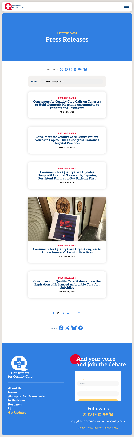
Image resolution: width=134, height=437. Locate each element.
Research (15, 404)
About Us (14, 388)
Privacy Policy (111, 427)
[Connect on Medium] (80, 69)
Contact (82, 427)
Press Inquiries (95, 427)
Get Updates (17, 412)
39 (79, 313)
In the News (16, 400)
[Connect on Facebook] (66, 69)
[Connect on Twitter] (61, 69)
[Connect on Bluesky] (85, 69)
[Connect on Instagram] (70, 69)
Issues (12, 392)
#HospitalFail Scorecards (26, 396)
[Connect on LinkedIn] (75, 69)
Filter (34, 81)
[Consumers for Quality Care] (14, 6)
